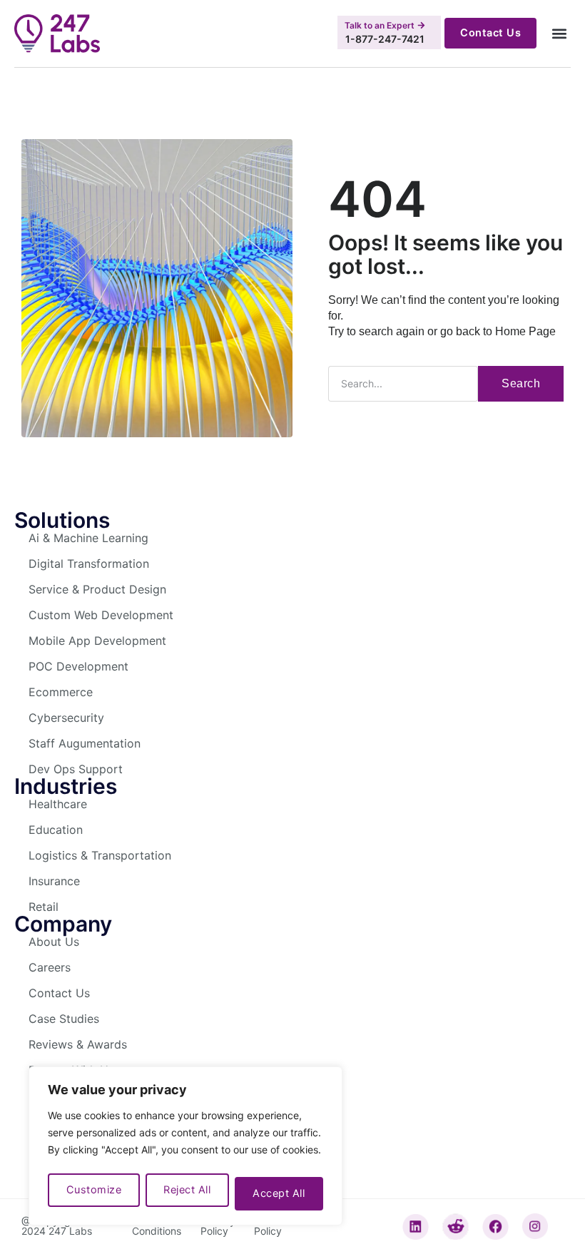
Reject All (186, 1189)
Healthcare (58, 804)
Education (56, 829)
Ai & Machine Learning (88, 538)
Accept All (279, 1193)
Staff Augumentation (85, 743)
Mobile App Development (97, 640)
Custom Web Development (101, 615)
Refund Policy (271, 1226)
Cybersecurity (66, 717)
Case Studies (64, 1018)
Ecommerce (61, 692)
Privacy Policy (217, 1226)
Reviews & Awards (78, 1044)
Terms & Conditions (156, 1226)
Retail (43, 906)
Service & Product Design (97, 589)
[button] (559, 33)
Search (521, 383)
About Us (54, 941)
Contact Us (59, 993)
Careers (50, 967)
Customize (94, 1189)
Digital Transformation (89, 563)
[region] (185, 1145)
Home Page (525, 331)
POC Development (78, 666)
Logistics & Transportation (100, 855)
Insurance (54, 881)
